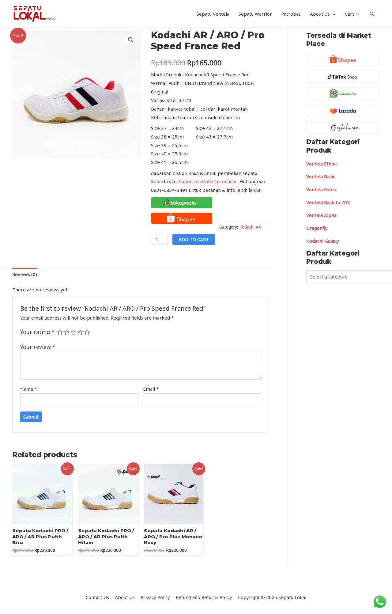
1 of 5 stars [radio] (60, 332)
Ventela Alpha (321, 215)
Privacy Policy (155, 597)
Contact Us (97, 597)
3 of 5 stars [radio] (73, 332)
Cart (349, 14)
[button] (130, 39)
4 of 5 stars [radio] (80, 332)
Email (151, 389)
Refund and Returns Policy (204, 597)
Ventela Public (321, 189)
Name (28, 389)
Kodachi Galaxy (322, 241)
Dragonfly (317, 228)
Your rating (37, 331)
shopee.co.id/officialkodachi (206, 181)
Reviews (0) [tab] (24, 274)
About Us (320, 14)
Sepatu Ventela (213, 14)
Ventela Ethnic (321, 164)
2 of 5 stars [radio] (67, 332)
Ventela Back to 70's (328, 202)
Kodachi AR (250, 227)
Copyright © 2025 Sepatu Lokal (272, 597)
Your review (37, 347)
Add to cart (194, 239)
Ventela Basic (320, 176)
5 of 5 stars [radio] (87, 332)
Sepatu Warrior (255, 14)
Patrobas (291, 14)
